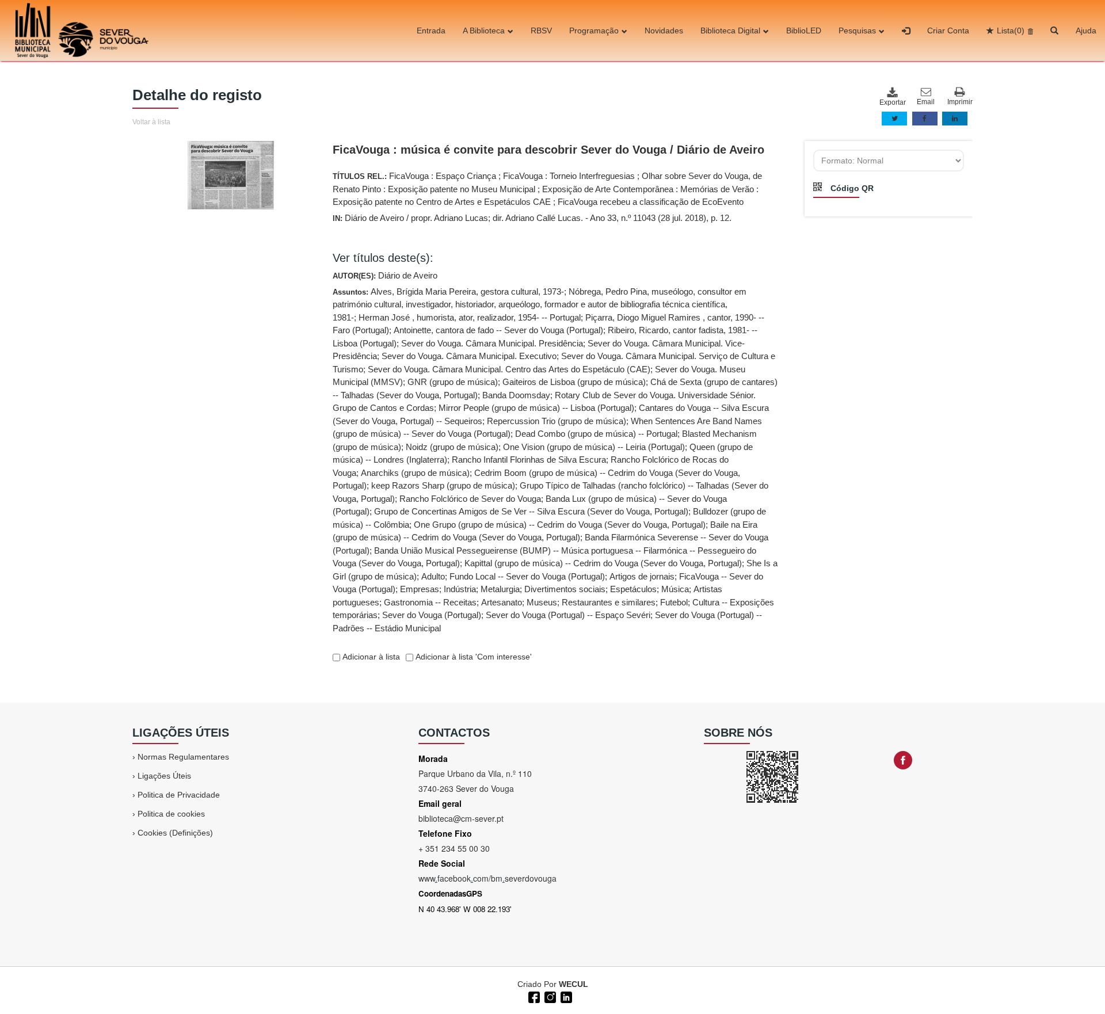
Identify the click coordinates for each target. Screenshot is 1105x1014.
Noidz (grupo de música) (452, 447)
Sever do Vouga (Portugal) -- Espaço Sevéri (568, 615)
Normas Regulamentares (183, 756)
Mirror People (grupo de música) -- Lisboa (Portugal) (536, 408)
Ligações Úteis (164, 775)
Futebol (674, 602)
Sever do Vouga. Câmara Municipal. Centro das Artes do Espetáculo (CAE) (509, 369)
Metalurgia (500, 589)
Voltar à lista (151, 122)
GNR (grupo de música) (452, 382)
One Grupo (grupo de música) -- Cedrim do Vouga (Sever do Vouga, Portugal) (560, 524)
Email (926, 102)
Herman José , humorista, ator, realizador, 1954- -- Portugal (470, 317)
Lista (1010, 30)
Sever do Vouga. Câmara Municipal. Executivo (469, 356)
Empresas (419, 589)
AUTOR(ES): (385, 275)
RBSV (541, 30)
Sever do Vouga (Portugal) (431, 615)
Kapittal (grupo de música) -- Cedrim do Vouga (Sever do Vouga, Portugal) (603, 563)
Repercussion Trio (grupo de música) (556, 421)
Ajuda (1086, 30)
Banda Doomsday (516, 395)
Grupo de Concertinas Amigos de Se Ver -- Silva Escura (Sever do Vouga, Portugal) (531, 511)
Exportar (892, 102)
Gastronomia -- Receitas (430, 602)
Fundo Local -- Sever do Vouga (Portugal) (527, 576)
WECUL (573, 984)
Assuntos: (555, 460)
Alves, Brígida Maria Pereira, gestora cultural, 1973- (467, 291)
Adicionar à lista (370, 656)
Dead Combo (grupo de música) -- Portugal (596, 434)
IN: (532, 218)
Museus (542, 602)
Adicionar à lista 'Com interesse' (472, 656)
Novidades (664, 30)
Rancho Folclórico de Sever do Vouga (470, 499)
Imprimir (960, 102)
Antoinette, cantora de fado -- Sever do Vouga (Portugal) (498, 330)
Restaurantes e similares (609, 602)
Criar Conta (948, 30)
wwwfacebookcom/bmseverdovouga (487, 878)
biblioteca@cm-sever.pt (461, 818)
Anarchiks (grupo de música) (415, 473)
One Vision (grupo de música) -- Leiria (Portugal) (594, 447)
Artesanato (501, 602)
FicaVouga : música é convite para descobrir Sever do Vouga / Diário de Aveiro (548, 149)
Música (675, 589)
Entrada (431, 30)
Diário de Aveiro (407, 275)
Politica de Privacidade (179, 794)
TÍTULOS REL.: (547, 189)
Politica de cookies (171, 813)
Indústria (460, 589)
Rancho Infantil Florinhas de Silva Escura (529, 459)
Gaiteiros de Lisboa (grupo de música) (574, 382)
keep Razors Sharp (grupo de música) (443, 485)
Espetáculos (633, 589)
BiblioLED (803, 30)
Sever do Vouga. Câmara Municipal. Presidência (492, 343)
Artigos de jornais (642, 576)
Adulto (433, 576)
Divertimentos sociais (564, 589)
